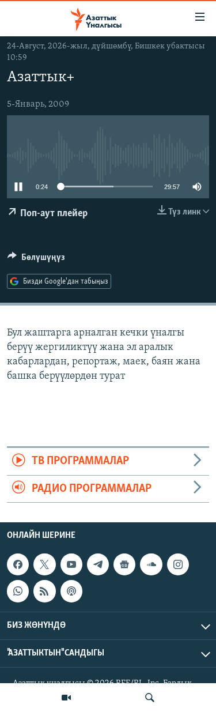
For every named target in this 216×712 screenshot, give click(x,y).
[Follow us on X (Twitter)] (44, 564)
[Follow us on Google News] (124, 564)
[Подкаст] (71, 591)
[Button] (36, 260)
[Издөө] (149, 697)
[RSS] (44, 591)
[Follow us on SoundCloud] (151, 564)
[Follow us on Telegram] (98, 564)
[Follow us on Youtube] (71, 564)
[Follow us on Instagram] (178, 564)
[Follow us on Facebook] (18, 564)
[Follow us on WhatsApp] (18, 591)
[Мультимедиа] (66, 697)
